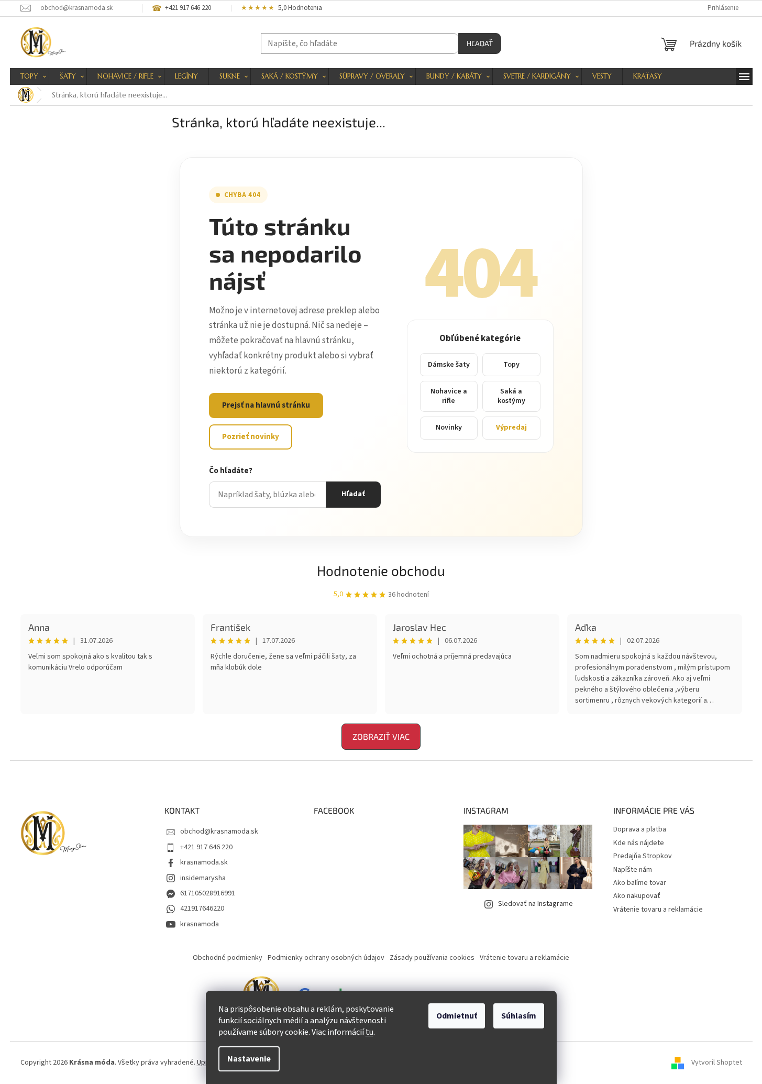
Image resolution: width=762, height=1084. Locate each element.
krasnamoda (199, 924)
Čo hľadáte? (230, 470)
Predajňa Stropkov (642, 856)
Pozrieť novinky (250, 436)
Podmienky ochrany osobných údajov (326, 957)
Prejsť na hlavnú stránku (266, 405)
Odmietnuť (456, 1016)
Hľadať (480, 43)
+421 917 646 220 (206, 847)
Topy (511, 364)
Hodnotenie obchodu (381, 570)
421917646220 (202, 908)
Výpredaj (511, 427)
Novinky (449, 427)
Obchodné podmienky (227, 957)
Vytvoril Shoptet (716, 1062)
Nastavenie (249, 1059)
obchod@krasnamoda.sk (219, 831)
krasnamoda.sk (204, 862)
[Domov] (25, 95)
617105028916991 (207, 893)
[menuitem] (29, 76)
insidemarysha (203, 878)
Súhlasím (518, 1016)
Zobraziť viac (381, 736)
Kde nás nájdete (638, 843)
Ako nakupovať (636, 896)
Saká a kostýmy (511, 396)
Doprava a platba (639, 829)
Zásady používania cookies (432, 957)
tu (369, 1032)
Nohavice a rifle (448, 396)
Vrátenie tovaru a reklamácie (658, 909)
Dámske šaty (449, 364)
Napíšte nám (632, 869)
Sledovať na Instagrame (535, 904)
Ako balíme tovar (639, 883)
